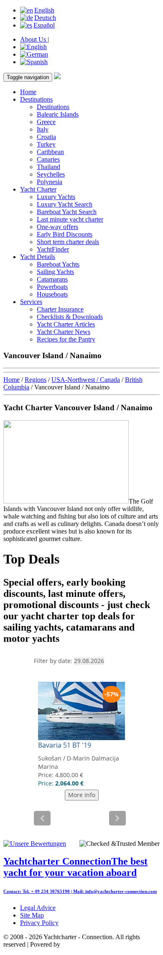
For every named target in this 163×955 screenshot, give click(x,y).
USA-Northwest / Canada (85, 379)
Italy (42, 129)
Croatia (46, 136)
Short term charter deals (68, 241)
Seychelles (51, 174)
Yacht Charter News (63, 331)
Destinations (36, 99)
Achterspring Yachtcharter (95, 944)
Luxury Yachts (56, 196)
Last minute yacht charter (70, 219)
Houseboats (52, 294)
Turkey (46, 144)
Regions (35, 379)
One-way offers (57, 226)
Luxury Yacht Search (64, 204)
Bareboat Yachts (58, 264)
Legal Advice (38, 907)
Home (28, 91)
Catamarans (52, 279)
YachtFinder (53, 249)
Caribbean (50, 151)
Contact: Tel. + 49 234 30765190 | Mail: (44, 891)
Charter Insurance (60, 309)
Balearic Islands (58, 114)
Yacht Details (37, 256)
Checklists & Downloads (70, 316)
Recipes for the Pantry (66, 339)
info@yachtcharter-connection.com (121, 891)
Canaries (48, 159)
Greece (46, 121)
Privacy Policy (39, 922)
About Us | (34, 39)
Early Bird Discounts (64, 234)
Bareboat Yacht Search (67, 211)
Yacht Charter (38, 189)
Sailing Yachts (55, 271)
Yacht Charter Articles (66, 324)
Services (31, 301)
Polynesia (49, 181)
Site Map (32, 915)
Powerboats (52, 286)
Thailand (48, 166)
